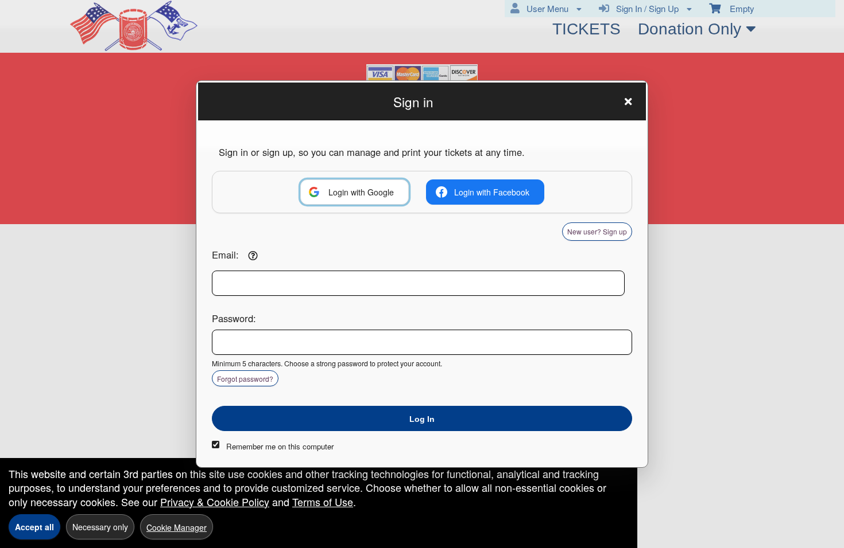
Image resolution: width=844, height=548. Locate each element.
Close (628, 101)
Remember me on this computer (280, 446)
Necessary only (100, 527)
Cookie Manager (176, 527)
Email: (225, 254)
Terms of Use (322, 501)
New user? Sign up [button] (597, 231)
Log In (422, 419)
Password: (234, 318)
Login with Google (361, 192)
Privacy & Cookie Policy (214, 501)
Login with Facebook (491, 192)
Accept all (34, 527)
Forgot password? (245, 378)
